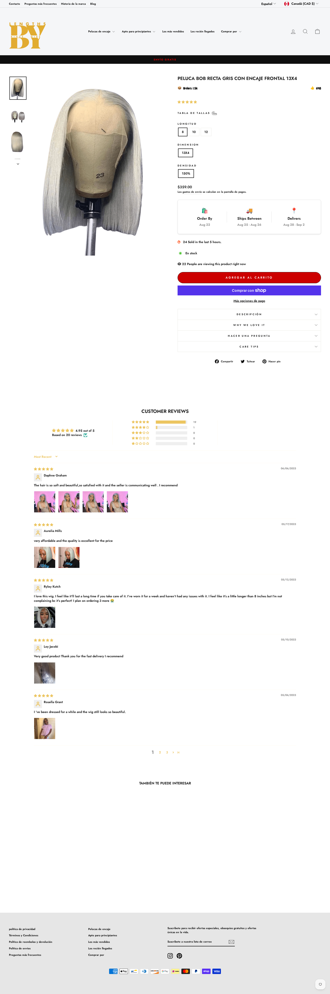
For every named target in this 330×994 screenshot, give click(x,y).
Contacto (14, 4)
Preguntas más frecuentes (40, 4)
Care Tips (249, 346)
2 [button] (160, 752)
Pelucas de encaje (99, 31)
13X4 (185, 153)
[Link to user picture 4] (117, 502)
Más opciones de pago (249, 301)
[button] (187, 102)
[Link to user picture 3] (93, 502)
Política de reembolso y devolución (30, 942)
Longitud (187, 124)
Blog (93, 4)
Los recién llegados (202, 31)
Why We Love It (249, 325)
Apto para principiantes (137, 31)
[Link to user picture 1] (44, 502)
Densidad (187, 165)
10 (194, 132)
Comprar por (229, 31)
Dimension (188, 144)
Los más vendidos (173, 31)
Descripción (249, 314)
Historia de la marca (73, 4)
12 (206, 132)
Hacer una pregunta (249, 336)
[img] (43, 469)
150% (186, 173)
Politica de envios (20, 948)
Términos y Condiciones (23, 935)
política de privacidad (22, 929)
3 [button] (167, 752)
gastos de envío (192, 192)
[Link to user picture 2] (69, 502)
